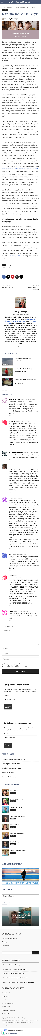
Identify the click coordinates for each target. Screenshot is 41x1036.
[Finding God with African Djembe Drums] (7, 382)
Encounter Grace (20, 321)
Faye (10, 465)
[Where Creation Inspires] (7, 361)
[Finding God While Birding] (7, 372)
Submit (8, 706)
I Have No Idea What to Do (20, 915)
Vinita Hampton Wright (18, 850)
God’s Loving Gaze (8, 772)
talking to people (7, 267)
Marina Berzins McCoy (21, 371)
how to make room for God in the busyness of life (20, 169)
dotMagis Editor (19, 383)
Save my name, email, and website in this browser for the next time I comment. (18, 665)
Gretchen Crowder (16, 799)
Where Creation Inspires (23, 358)
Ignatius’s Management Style (11, 768)
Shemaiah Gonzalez (17, 833)
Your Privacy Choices (15, 1030)
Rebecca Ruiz (14, 825)
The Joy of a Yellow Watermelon (24, 982)
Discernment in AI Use (19, 969)
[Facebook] (4, 277)
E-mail (6, 695)
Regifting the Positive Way (11, 764)
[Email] (21, 277)
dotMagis (9, 7)
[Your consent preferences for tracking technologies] (3, 1032)
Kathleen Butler (19, 361)
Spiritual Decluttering (9, 777)
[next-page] (6, 389)
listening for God (16, 256)
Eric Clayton (14, 790)
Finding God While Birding (23, 369)
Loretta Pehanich (16, 807)
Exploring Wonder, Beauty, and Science (14, 759)
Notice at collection (9, 1034)
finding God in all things (13, 265)
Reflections (16, 7)
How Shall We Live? (8, 287)
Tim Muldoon (14, 842)
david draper (13, 576)
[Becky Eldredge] (3, 19)
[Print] (17, 277)
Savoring (17, 965)
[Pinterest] (12, 277)
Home (3, 7)
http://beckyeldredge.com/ (20, 314)
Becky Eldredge (12, 19)
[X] (8, 277)
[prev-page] (3, 389)
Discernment (20, 912)
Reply (10, 415)
